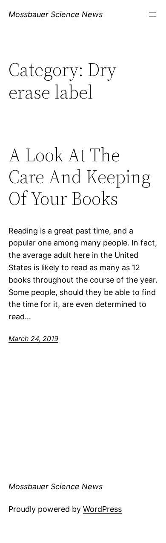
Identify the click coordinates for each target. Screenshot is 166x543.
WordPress (102, 509)
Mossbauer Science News (56, 14)
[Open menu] (152, 14)
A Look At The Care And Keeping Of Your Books (80, 176)
